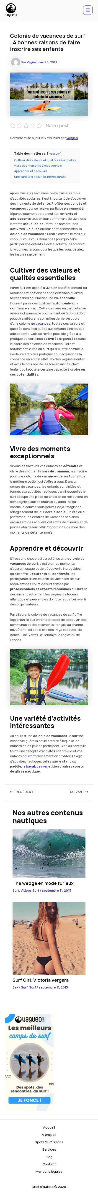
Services (49, 1149)
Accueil (49, 1127)
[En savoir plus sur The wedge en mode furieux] (49, 853)
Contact (49, 1164)
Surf (16, 890)
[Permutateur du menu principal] (88, 10)
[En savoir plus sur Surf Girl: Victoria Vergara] (49, 938)
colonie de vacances (34, 323)
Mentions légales (49, 1171)
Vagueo (72, 138)
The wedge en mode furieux (43, 883)
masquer (54, 153)
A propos (49, 1134)
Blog (49, 1156)
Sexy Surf (20, 987)
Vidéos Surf (30, 890)
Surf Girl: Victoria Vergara (41, 980)
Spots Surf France (49, 1142)
